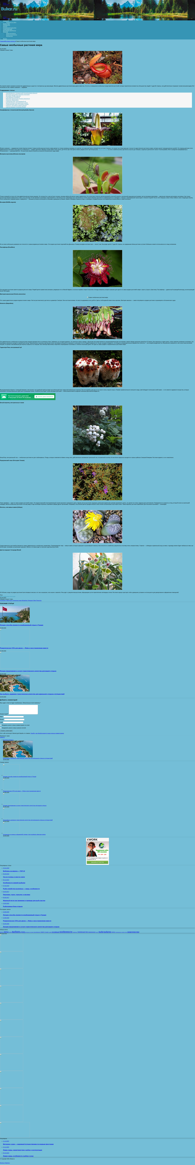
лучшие (46, 932)
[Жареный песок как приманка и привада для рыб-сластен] (11, 967)
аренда (2, 932)
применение (91, 932)
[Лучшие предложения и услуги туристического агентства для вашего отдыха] (15, 668)
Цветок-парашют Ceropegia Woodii (16, 107)
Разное (5, 32)
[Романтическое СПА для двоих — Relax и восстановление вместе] (15, 645)
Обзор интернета (11, 33)
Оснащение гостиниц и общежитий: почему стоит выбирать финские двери (24, 834)
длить (23, 932)
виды (6, 932)
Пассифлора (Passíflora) (13, 97)
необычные (6, 596)
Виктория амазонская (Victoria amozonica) (18, 98)
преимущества (82, 932)
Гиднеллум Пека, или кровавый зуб (16, 101)
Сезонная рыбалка (9, 28)
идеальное (28, 932)
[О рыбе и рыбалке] (8, 14)
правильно (75, 932)
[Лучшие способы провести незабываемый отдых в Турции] (15, 622)
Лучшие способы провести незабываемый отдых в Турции (21, 625)
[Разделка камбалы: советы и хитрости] (11, 1019)
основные (55, 932)
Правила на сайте (11, 22)
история (31, 932)
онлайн (50, 932)
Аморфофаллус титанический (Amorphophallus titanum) (21, 93)
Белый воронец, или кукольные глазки (17, 102)
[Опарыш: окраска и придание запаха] (11, 1070)
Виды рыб (6, 23)
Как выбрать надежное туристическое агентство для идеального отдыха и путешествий (32, 694)
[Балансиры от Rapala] (11, 1121)
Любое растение (103, 149)
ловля (42, 932)
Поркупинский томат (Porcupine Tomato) (17, 104)
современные (118, 932)
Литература (9, 36)
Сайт (1, 722)
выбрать (16, 931)
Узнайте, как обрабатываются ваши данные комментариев (47, 733)
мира (1, 596)
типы (126, 932)
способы (123, 932)
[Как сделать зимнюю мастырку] (11, 1002)
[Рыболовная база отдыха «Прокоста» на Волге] (15, 1137)
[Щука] (11, 1087)
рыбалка (107, 932)
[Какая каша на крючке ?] (11, 1053)
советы (113, 932)
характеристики (133, 932)
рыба (101, 932)
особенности (65, 931)
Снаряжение (7, 29)
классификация (37, 932)
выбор (10, 932)
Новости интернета (11, 34)
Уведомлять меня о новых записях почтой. (14, 728)
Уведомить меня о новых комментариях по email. (16, 725)
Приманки (6, 25)
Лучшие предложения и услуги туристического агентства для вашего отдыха (28, 671)
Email (2, 719)
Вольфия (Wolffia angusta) (13, 96)
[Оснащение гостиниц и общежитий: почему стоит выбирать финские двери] (11, 833)
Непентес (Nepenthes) (12, 100)
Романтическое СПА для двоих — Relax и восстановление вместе (24, 648)
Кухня (5, 26)
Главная (2, 41)
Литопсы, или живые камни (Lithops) (16, 105)
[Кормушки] (11, 1036)
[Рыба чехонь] (11, 950)
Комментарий (4, 714)
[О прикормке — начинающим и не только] (11, 984)
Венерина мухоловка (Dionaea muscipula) (18, 94)
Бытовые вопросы (9, 30)
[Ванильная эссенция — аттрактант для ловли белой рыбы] (11, 1104)
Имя (1, 716)
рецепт (97, 932)
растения (12, 596)
